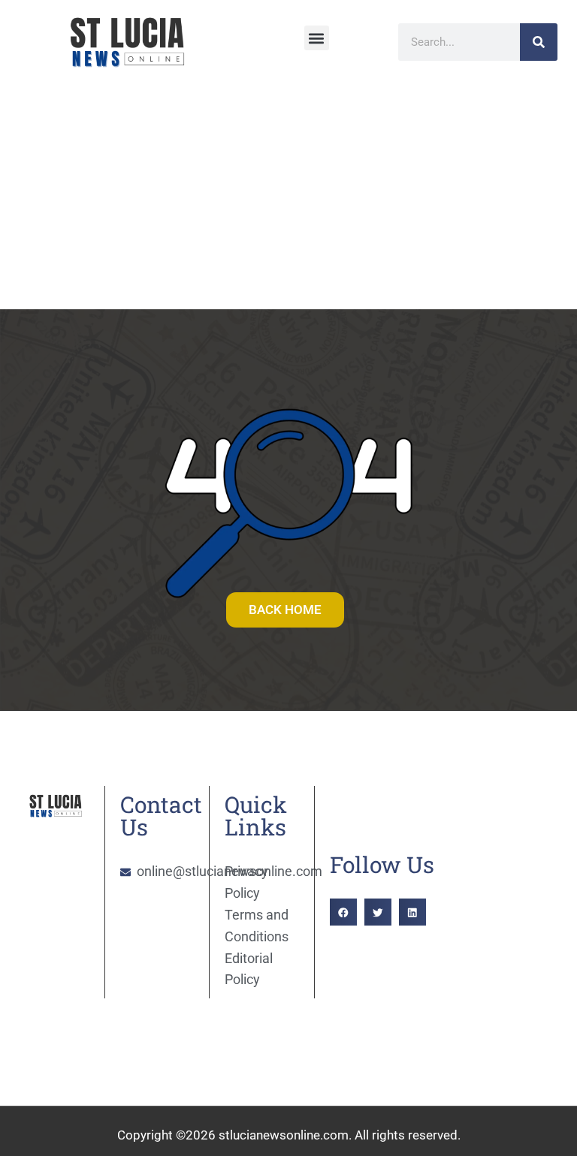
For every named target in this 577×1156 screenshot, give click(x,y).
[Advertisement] (288, 197)
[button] (316, 38)
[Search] (538, 42)
